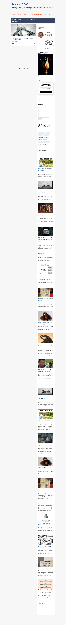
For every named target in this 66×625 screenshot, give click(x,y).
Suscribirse (46, 92)
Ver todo (14, 21)
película (41, 141)
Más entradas (23, 68)
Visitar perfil (47, 48)
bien (40, 139)
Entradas (42, 99)
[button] (34, 44)
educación (42, 132)
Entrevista (48, 14)
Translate (47, 126)
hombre (46, 135)
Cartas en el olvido (20, 4)
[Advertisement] (23, 56)
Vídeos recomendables (36, 14)
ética (46, 137)
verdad (41, 137)
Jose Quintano (48, 32)
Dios (48, 132)
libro (45, 139)
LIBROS (25, 14)
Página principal (16, 14)
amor (41, 135)
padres (47, 141)
